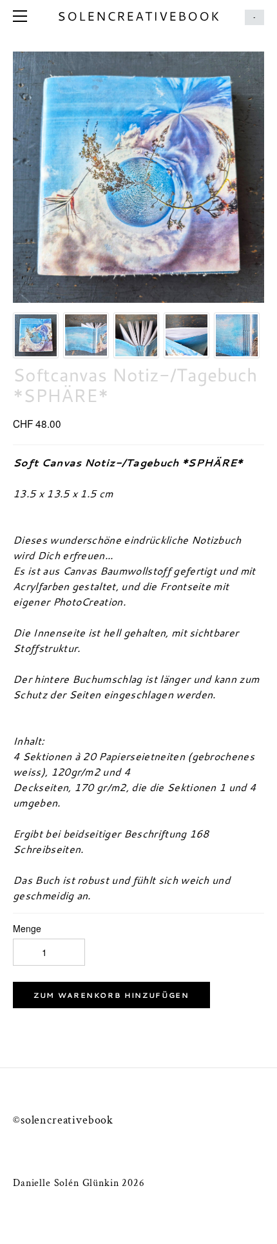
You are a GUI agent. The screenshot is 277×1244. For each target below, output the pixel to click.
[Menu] (22, 16)
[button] (111, 995)
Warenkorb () (254, 17)
